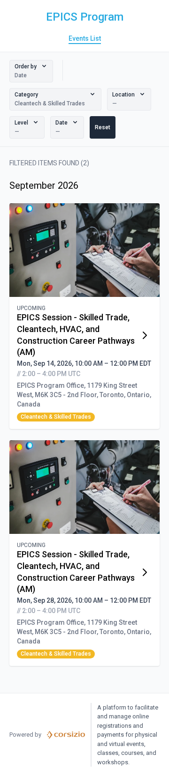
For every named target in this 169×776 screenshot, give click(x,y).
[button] (31, 71)
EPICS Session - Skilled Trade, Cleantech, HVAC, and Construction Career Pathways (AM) (76, 334)
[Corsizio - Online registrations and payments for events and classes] (66, 735)
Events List (85, 38)
